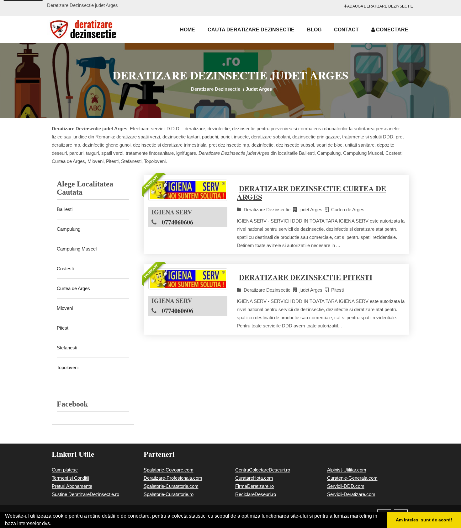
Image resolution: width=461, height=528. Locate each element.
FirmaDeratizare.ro (254, 486)
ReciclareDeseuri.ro (255, 494)
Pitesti (63, 328)
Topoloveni (67, 367)
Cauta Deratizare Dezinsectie (251, 29)
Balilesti (64, 209)
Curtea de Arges (73, 288)
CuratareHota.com (254, 478)
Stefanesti (67, 347)
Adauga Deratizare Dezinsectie (380, 6)
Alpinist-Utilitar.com (346, 469)
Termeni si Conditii (70, 478)
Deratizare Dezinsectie (215, 89)
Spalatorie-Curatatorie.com (171, 486)
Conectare (391, 29)
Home (187, 29)
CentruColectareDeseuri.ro (262, 469)
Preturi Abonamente (72, 486)
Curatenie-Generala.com (352, 478)
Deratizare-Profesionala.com (173, 478)
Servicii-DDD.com (345, 486)
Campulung (68, 229)
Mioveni (65, 308)
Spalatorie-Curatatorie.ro (168, 494)
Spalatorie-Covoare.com (168, 469)
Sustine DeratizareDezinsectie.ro (85, 494)
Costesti (65, 268)
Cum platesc (65, 469)
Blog (314, 29)
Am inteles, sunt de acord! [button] (424, 519)
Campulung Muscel (77, 248)
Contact (346, 29)
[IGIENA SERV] (187, 190)
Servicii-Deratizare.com (351, 494)
